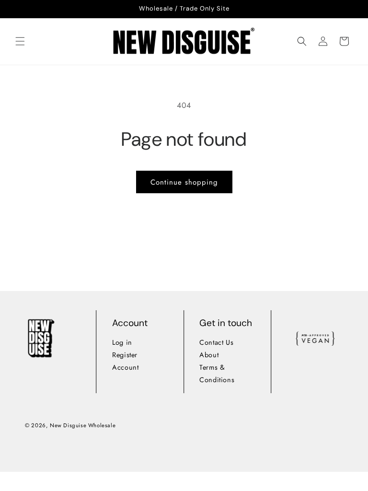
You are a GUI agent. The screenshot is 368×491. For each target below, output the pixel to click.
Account (125, 367)
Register (125, 354)
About (209, 354)
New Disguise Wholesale (82, 425)
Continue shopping (184, 182)
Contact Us (217, 342)
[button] (20, 41)
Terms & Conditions (217, 373)
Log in (122, 342)
